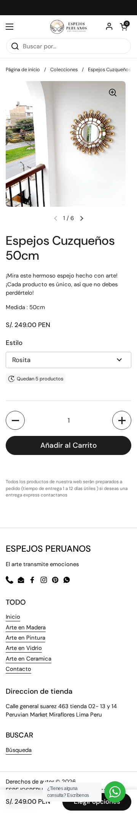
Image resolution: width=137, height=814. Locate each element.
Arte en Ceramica (28, 658)
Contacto (18, 669)
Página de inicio (23, 69)
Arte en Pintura (25, 638)
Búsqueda (19, 750)
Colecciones (64, 69)
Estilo (14, 342)
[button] (81, 218)
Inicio (13, 617)
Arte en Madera (26, 627)
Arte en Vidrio (24, 648)
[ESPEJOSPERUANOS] (68, 26)
